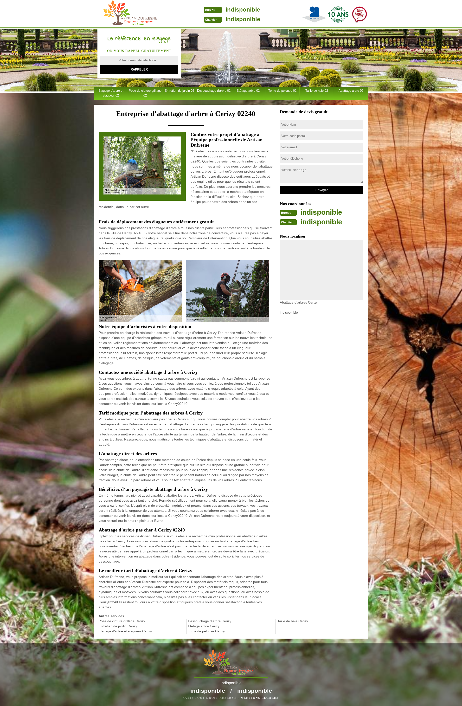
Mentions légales (260, 698)
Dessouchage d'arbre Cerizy (209, 621)
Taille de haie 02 (316, 90)
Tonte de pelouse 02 (282, 90)
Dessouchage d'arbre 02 (214, 90)
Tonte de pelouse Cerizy (206, 631)
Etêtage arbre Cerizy (203, 626)
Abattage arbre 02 (351, 90)
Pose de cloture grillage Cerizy (122, 621)
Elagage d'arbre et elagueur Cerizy (125, 631)
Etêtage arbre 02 (248, 90)
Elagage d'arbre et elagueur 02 (110, 93)
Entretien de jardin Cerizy (118, 626)
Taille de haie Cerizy (292, 621)
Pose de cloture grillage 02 (145, 93)
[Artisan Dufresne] (131, 14)
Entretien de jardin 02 (179, 90)
